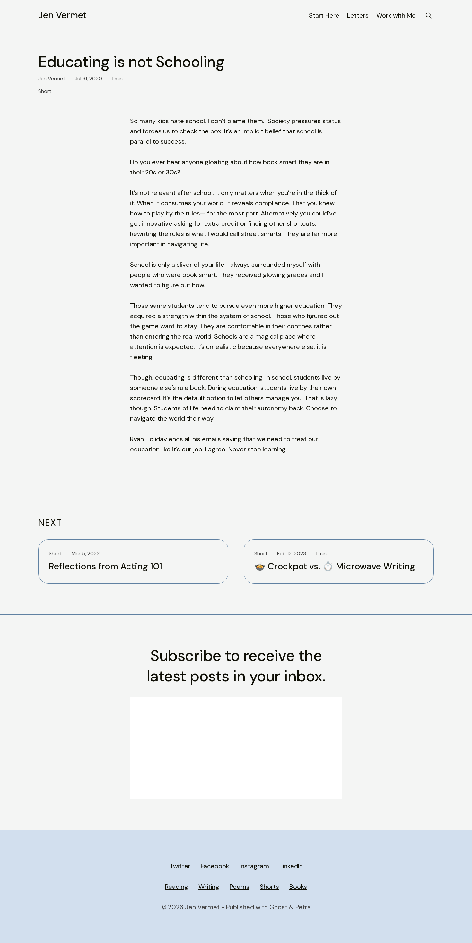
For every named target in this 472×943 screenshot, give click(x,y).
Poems (239, 886)
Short (44, 91)
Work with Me (396, 15)
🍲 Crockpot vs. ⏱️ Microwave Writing (334, 566)
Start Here (324, 15)
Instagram (254, 866)
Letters (358, 15)
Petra (303, 907)
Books (298, 886)
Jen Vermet (62, 15)
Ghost (278, 907)
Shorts (269, 886)
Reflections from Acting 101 (105, 566)
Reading (176, 886)
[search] (429, 15)
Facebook (215, 866)
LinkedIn (291, 866)
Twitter (180, 866)
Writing (208, 886)
